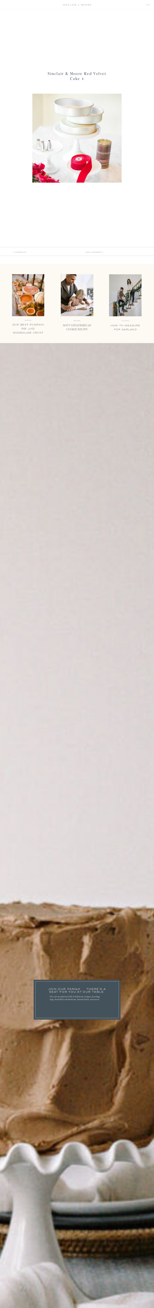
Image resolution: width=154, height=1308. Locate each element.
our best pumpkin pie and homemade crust (28, 328)
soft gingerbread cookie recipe (77, 327)
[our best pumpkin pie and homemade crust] (28, 295)
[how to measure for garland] (125, 295)
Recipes (77, 321)
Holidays (125, 321)
